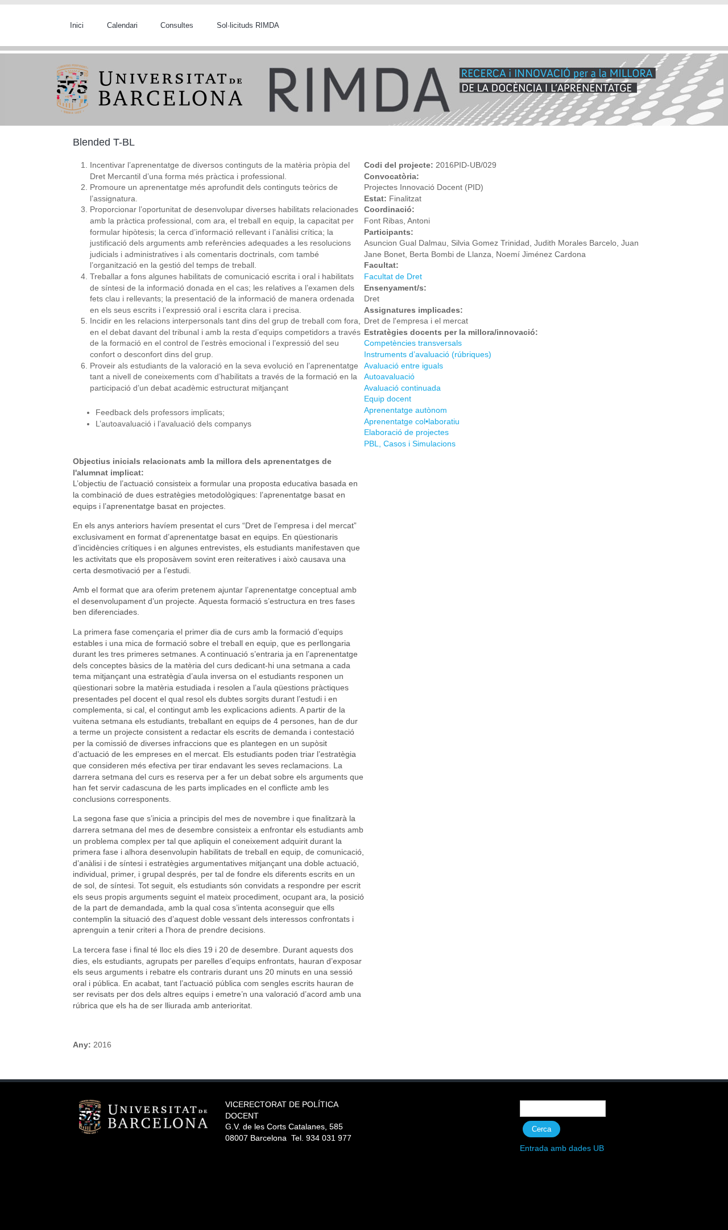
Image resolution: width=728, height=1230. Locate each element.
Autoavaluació (389, 376)
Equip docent (387, 398)
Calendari (122, 25)
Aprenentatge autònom (405, 410)
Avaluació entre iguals (403, 365)
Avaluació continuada (402, 387)
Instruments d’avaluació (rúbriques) (427, 354)
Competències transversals (413, 342)
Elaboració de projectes (406, 432)
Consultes (176, 25)
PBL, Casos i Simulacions (410, 443)
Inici (77, 25)
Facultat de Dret (393, 276)
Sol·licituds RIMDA (248, 25)
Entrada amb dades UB (562, 1148)
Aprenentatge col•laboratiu (412, 421)
